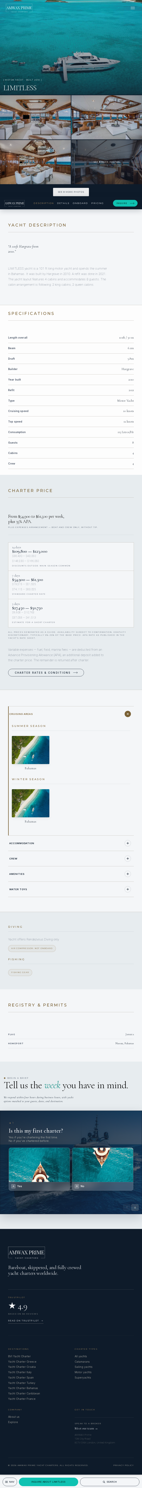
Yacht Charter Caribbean (24, 1393)
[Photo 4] (35, 162)
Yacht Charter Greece (22, 1361)
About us (14, 1416)
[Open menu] (132, 8)
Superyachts (83, 1377)
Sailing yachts (84, 1366)
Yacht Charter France (22, 1398)
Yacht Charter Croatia (22, 1366)
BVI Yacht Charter (19, 1356)
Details (63, 203)
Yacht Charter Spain (21, 1377)
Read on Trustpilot (25, 1320)
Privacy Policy (123, 1465)
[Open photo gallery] (71, 47)
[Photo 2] (35, 117)
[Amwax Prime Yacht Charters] (19, 8)
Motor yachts (83, 1372)
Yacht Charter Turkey (21, 1382)
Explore (13, 1422)
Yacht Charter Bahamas (23, 1388)
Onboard (80, 203)
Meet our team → (86, 1428)
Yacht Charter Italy (20, 1372)
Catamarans (82, 1361)
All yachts (81, 1356)
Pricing (97, 203)
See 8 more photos (71, 192)
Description (44, 203)
